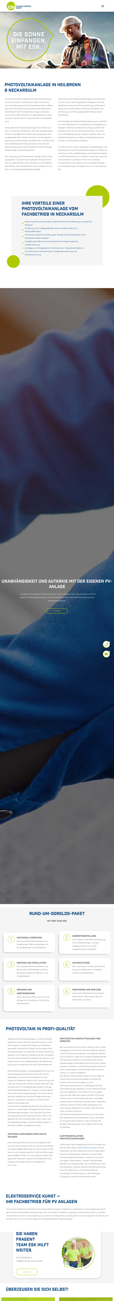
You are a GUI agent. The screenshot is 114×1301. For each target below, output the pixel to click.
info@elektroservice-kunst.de (29, 1261)
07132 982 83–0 (25, 1258)
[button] (103, 6)
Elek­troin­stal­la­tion (91, 1148)
